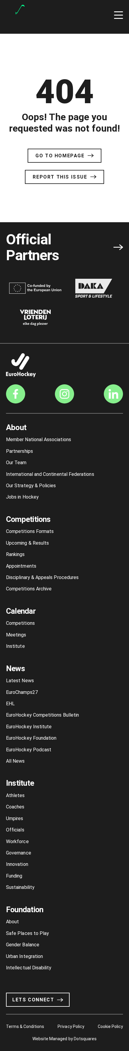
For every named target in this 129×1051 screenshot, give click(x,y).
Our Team (16, 462)
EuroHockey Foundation (31, 738)
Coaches (15, 807)
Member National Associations (38, 439)
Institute (15, 646)
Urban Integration (24, 956)
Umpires (14, 818)
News (15, 668)
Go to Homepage (59, 156)
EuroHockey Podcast (28, 750)
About (16, 427)
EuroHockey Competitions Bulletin (42, 715)
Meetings (16, 635)
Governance (18, 853)
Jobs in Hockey (22, 497)
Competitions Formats (30, 531)
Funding (14, 876)
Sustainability (20, 887)
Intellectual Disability (28, 968)
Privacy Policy (71, 1026)
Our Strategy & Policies (31, 485)
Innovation (17, 864)
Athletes (15, 795)
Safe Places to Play (27, 933)
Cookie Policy (110, 1026)
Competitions (28, 519)
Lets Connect (33, 1000)
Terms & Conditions (25, 1026)
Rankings (15, 554)
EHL (10, 703)
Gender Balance (22, 945)
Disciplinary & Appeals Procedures (42, 577)
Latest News (20, 680)
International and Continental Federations (50, 474)
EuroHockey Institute (29, 726)
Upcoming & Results (27, 543)
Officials (15, 830)
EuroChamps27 (22, 692)
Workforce (17, 841)
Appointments (21, 566)
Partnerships (19, 451)
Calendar (21, 611)
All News (15, 761)
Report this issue (60, 177)
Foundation (24, 909)
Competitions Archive (29, 589)
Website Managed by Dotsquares (64, 1038)
